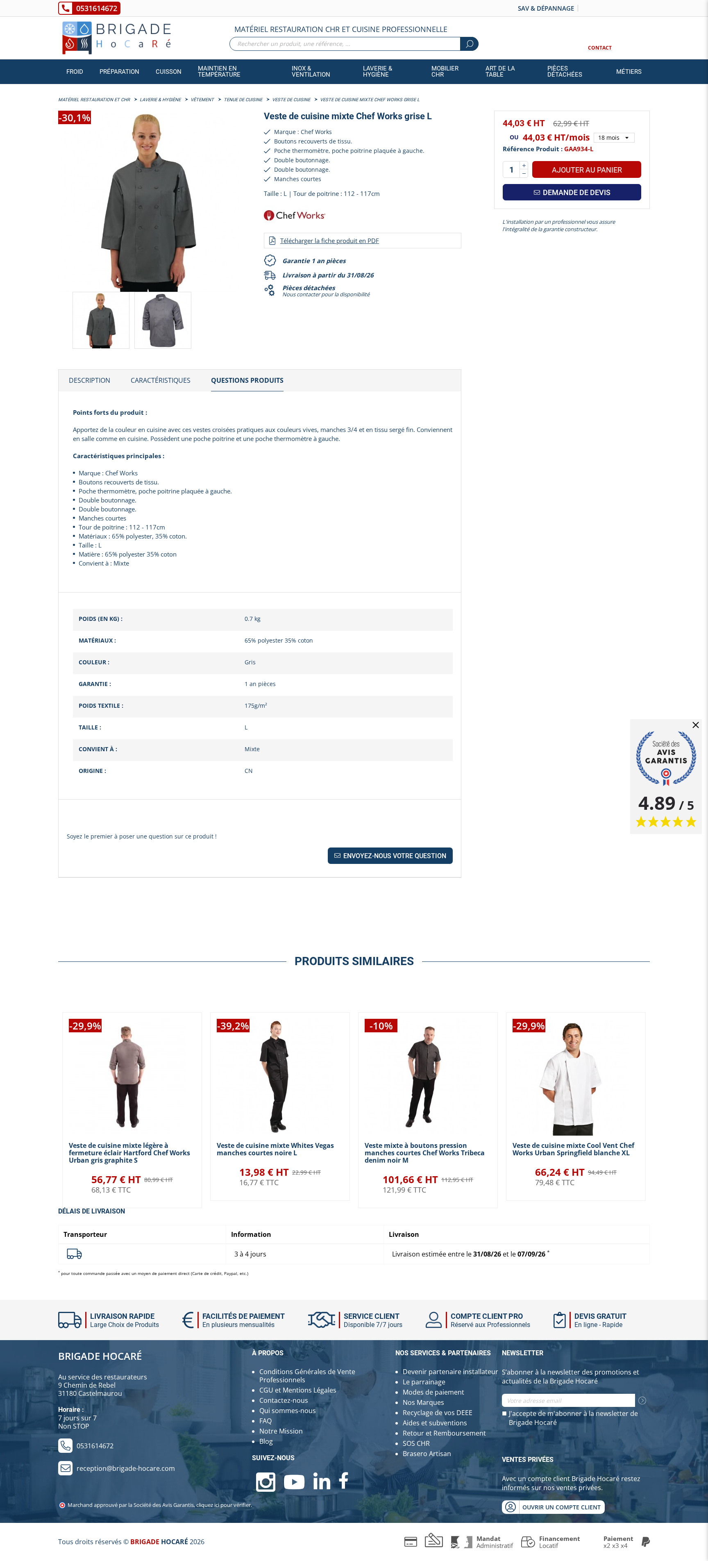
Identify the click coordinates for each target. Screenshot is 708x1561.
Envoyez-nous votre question (394, 856)
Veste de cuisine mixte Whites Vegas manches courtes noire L (275, 1149)
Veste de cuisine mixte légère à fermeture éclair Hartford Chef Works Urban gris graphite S (129, 1153)
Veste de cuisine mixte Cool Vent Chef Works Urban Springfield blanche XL (573, 1149)
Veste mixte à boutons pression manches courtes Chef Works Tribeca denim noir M (425, 1153)
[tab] (89, 381)
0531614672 (96, 8)
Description (89, 380)
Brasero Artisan (427, 1453)
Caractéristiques (161, 380)
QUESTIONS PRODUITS (247, 380)
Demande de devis (575, 192)
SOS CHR (416, 1443)
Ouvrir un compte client (561, 1507)
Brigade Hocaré (100, 1356)
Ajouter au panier (587, 170)
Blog (266, 1441)
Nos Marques (423, 1402)
